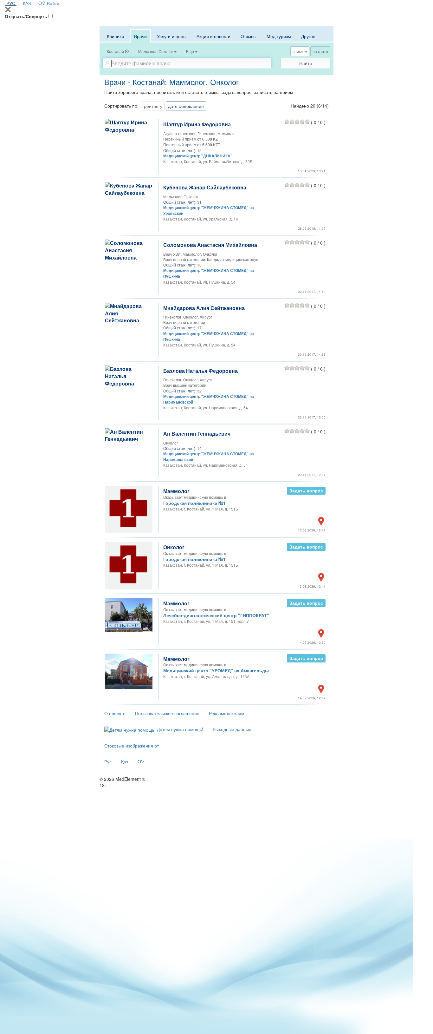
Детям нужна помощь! (179, 729)
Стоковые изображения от (131, 745)
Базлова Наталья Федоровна (200, 370)
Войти (53, 3)
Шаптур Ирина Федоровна (197, 124)
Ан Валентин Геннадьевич (196, 433)
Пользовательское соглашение (167, 713)
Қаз (124, 761)
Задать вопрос (306, 490)
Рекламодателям (226, 713)
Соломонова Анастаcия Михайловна (210, 244)
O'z (141, 761)
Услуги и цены (171, 36)
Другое (308, 36)
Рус (108, 761)
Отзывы (248, 36)
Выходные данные (232, 729)
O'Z (42, 3)
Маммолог (176, 491)
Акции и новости (213, 36)
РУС (10, 3)
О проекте (115, 713)
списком (300, 51)
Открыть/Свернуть (26, 16)
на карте (320, 51)
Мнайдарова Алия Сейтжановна (204, 308)
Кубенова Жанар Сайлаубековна (204, 187)
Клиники (115, 36)
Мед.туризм (279, 36)
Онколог (173, 547)
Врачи (140, 36)
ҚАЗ (27, 3)
